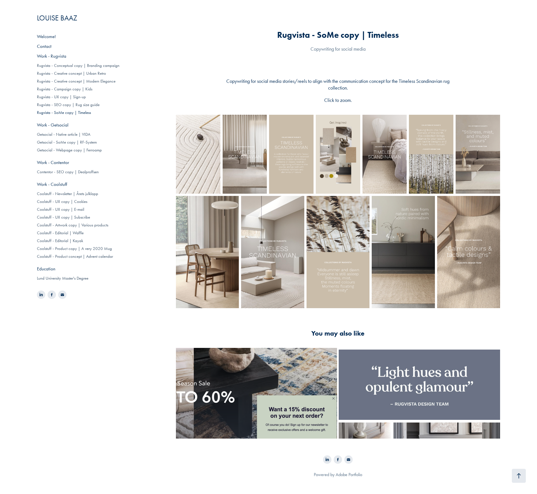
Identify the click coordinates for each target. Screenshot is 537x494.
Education (46, 268)
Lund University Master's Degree (62, 278)
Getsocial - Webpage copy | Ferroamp (69, 150)
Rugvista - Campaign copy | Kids (64, 89)
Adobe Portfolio (349, 474)
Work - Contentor (53, 162)
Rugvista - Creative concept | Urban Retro (71, 73)
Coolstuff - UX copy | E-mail (60, 209)
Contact (44, 46)
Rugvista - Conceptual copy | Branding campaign (78, 65)
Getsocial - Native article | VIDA (63, 134)
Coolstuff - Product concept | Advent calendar (75, 256)
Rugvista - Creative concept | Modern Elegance (76, 81)
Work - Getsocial (53, 125)
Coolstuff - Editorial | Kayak (60, 240)
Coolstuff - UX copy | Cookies (62, 201)
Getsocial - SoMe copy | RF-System (67, 142)
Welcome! (46, 36)
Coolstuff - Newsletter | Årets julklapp (67, 193)
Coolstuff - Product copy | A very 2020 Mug (74, 248)
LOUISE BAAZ (57, 18)
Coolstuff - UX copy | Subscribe (63, 217)
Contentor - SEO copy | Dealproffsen (68, 171)
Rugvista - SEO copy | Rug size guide (68, 104)
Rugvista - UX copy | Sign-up (61, 96)
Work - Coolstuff (52, 184)
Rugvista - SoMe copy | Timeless (64, 112)
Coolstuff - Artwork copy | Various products (72, 225)
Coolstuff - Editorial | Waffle (60, 232)
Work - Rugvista (51, 56)
